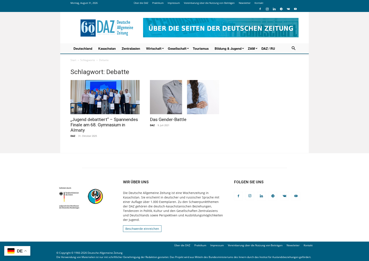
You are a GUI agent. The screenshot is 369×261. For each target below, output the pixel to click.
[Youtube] (295, 9)
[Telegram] (281, 9)
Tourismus (201, 48)
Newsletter (244, 2)
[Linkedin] (274, 9)
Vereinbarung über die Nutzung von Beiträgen (209, 2)
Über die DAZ (141, 2)
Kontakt (259, 2)
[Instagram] (267, 9)
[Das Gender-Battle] (184, 97)
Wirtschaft (153, 48)
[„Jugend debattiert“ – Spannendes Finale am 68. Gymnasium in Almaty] (105, 97)
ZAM (251, 48)
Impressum (174, 2)
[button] (293, 49)
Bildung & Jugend (228, 48)
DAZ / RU (268, 48)
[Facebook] (260, 9)
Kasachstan (107, 48)
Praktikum (158, 2)
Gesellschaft (177, 48)
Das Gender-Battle (168, 119)
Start (73, 60)
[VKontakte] (288, 9)
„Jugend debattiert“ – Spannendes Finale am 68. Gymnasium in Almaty (104, 125)
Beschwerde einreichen (142, 229)
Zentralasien (131, 48)
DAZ (72, 135)
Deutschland (82, 48)
